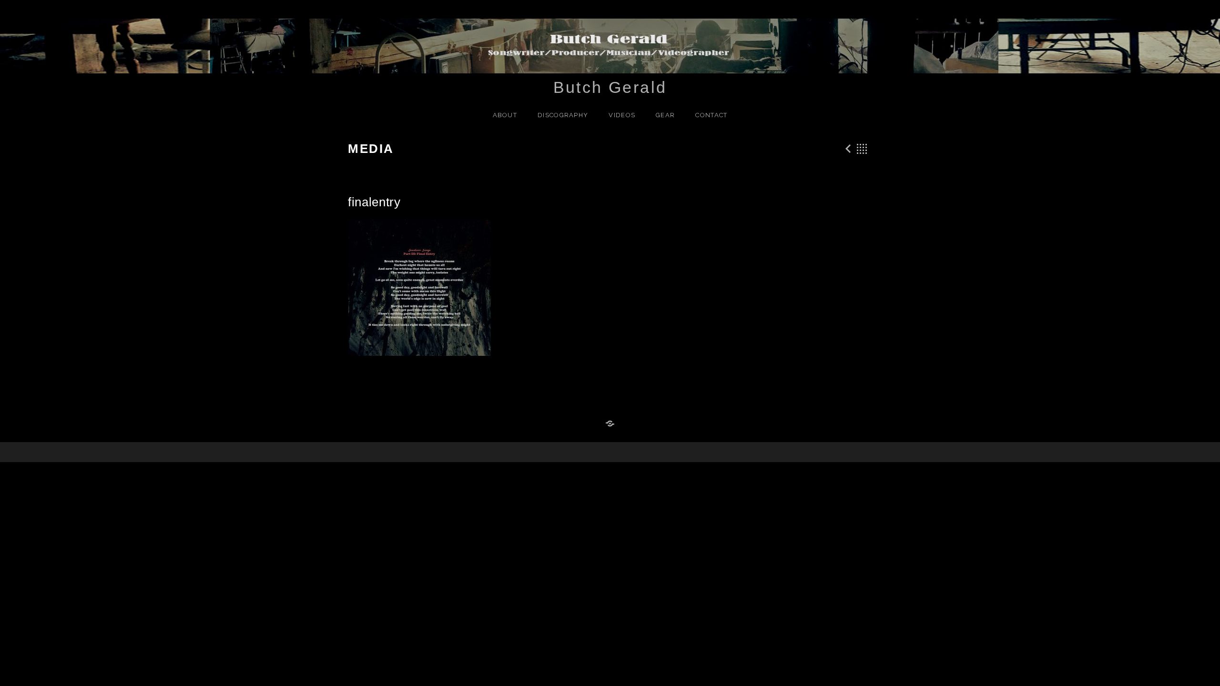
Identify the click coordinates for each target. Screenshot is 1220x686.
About (505, 115)
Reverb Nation (610, 424)
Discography (563, 115)
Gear (665, 115)
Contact (711, 115)
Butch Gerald (610, 87)
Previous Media (846, 148)
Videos (622, 115)
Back (862, 148)
